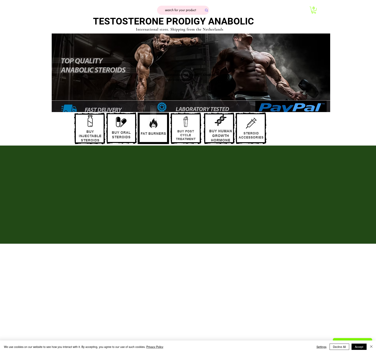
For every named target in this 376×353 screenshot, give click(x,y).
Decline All (339, 347)
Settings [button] (321, 347)
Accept (359, 347)
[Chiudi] (371, 347)
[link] (314, 10)
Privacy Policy (154, 347)
